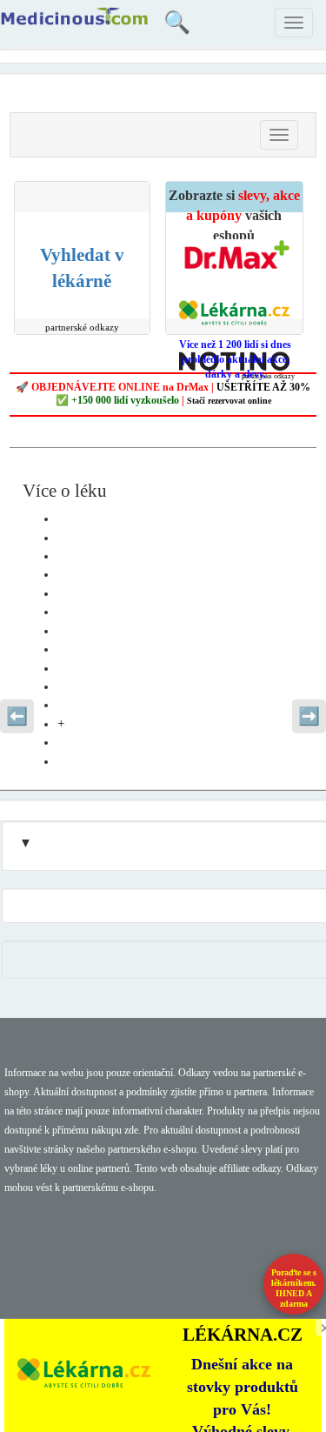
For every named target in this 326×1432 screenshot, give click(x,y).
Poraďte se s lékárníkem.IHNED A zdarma (293, 1288)
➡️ (309, 716)
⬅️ (17, 716)
